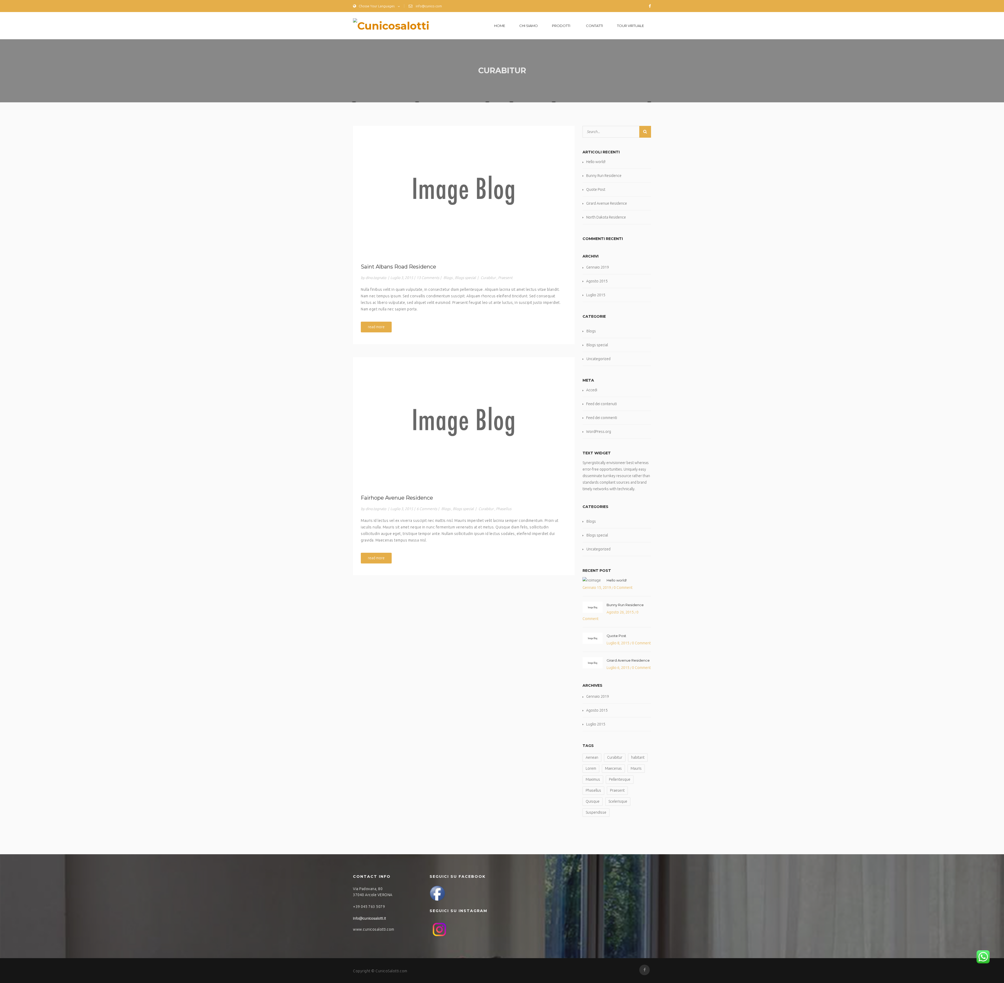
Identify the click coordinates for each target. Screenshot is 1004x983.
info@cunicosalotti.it (369, 918)
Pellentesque (619, 779)
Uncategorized (598, 359)
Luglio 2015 (595, 295)
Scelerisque (617, 801)
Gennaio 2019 (597, 267)
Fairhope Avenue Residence (397, 498)
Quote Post (595, 189)
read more (376, 327)
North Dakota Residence (606, 217)
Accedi (591, 390)
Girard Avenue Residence (606, 203)
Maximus (593, 779)
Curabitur (488, 278)
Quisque (593, 801)
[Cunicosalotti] (391, 25)
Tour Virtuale (630, 26)
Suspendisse (596, 812)
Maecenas (613, 768)
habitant (637, 757)
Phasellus (503, 509)
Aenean (592, 757)
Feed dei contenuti (601, 404)
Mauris (636, 768)
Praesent (505, 278)
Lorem (591, 768)
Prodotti (561, 26)
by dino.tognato (373, 278)
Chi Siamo (528, 26)
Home (499, 26)
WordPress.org (598, 431)
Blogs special (465, 278)
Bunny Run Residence (603, 176)
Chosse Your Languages (377, 6)
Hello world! (596, 162)
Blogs (448, 278)
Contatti (594, 26)
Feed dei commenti (601, 418)
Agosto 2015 (597, 281)
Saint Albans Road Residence (398, 267)
